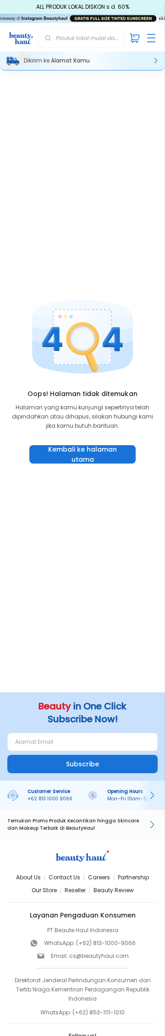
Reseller (75, 890)
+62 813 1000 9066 (50, 798)
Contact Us (64, 877)
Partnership (133, 877)
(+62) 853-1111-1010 (98, 1012)
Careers (99, 877)
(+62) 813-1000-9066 (106, 943)
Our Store (44, 890)
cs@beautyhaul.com (99, 956)
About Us (28, 877)
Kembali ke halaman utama (82, 454)
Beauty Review (114, 890)
